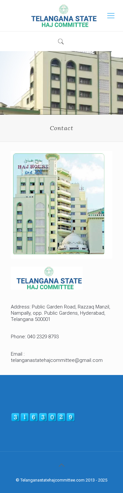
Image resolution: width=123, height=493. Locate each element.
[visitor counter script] (43, 420)
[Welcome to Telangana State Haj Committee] (61, 15)
